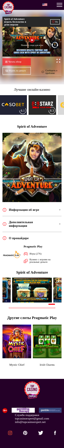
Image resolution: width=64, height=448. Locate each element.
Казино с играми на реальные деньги (40, 260)
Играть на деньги (17, 70)
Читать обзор (14, 62)
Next (57, 290)
